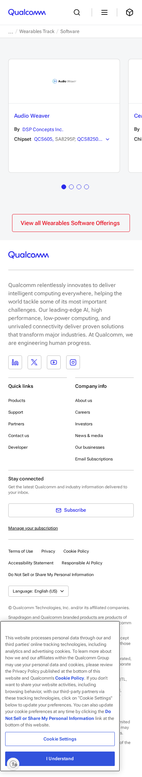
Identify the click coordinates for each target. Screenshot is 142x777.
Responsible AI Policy (82, 563)
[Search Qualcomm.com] (78, 12)
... (10, 31)
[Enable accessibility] (13, 764)
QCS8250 (87, 139)
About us (83, 400)
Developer (18, 447)
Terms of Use (20, 551)
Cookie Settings (60, 739)
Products (16, 400)
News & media (89, 435)
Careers (82, 412)
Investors (83, 424)
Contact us (18, 435)
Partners (16, 424)
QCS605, (44, 139)
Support (15, 412)
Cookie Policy (76, 551)
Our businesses (89, 447)
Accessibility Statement (30, 563)
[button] (51, 574)
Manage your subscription (33, 528)
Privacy (48, 551)
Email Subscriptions (94, 459)
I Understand (60, 758)
